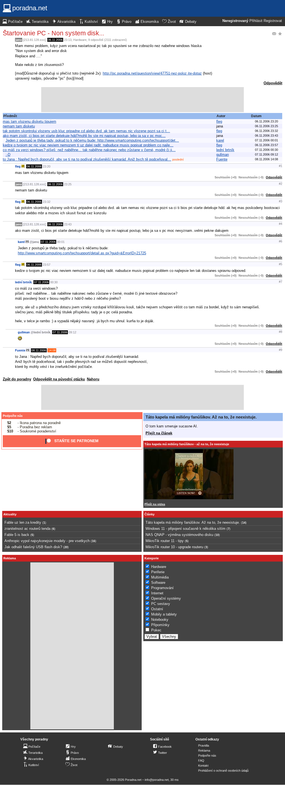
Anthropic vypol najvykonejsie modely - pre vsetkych (47, 541)
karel (220, 140)
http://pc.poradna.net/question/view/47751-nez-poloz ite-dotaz (152, 73)
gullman (222, 154)
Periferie (157, 572)
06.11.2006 (55, 39)
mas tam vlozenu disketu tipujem (29, 121)
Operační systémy (166, 598)
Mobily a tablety (164, 614)
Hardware (80, 39)
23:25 (68, 184)
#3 (280, 201)
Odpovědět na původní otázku (59, 379)
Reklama (204, 750)
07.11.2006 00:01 (266, 140)
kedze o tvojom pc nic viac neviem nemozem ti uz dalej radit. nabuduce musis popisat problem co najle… (88, 145)
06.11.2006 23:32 (266, 130)
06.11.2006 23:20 (266, 121)
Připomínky (160, 625)
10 (217, 535)
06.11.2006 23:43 (266, 135)
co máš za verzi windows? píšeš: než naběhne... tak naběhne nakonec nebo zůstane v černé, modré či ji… (89, 150)
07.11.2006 (48, 241)
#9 (280, 349)
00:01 (61, 241)
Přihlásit (255, 21)
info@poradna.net (157, 779)
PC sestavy (160, 604)
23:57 (46, 264)
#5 (280, 264)
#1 (280, 166)
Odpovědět (273, 83)
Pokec (156, 630)
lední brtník (225, 150)
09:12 (72, 332)
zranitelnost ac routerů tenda (27, 528)
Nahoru (93, 379)
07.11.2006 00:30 (266, 149)
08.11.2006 (38, 350)
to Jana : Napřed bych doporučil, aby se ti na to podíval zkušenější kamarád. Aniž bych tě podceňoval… (87, 159)
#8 (280, 331)
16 (93, 541)
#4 (280, 223)
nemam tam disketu (19, 126)
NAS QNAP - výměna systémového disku (179, 535)
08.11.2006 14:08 (266, 159)
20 (66, 547)
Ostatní (157, 609)
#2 (280, 183)
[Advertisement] (142, 99)
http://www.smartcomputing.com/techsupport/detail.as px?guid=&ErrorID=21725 (82, 253)
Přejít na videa (154, 504)
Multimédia (160, 577)
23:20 (46, 166)
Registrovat (273, 21)
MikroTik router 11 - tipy (165, 541)
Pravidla (203, 745)
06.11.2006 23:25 (266, 126)
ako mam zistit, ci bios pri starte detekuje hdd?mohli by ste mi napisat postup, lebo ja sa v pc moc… (84, 136)
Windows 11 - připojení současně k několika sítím (185, 528)
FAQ (201, 760)
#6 (280, 241)
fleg (219, 121)
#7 (280, 281)
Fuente (221, 159)
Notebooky (159, 619)
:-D (8, 154)
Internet (157, 593)
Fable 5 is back (16, 535)
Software (158, 582)
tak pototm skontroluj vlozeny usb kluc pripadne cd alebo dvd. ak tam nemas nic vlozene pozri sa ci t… (86, 131)
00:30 (54, 282)
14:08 (52, 350)
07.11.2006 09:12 (266, 154)
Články (149, 514)
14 (243, 522)
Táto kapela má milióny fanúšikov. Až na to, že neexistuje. (201, 417)
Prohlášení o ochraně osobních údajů (223, 770)
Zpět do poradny (17, 379)
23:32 (46, 201)
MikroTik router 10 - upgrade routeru (174, 547)
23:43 (68, 224)
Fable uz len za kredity (22, 522)
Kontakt (203, 765)
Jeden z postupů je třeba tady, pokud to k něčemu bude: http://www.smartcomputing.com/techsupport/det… (92, 140)
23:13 (68, 39)
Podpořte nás (13, 415)
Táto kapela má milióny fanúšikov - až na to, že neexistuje (186, 444)
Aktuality (9, 514)
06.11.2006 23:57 (266, 145)
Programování (162, 588)
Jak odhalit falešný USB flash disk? (33, 547)
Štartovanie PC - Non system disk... (53, 33)
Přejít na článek (159, 433)
